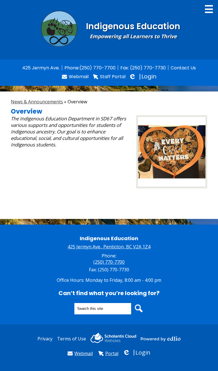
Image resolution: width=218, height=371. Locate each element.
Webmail (79, 76)
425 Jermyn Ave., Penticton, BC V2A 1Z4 (109, 247)
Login (143, 76)
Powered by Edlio (161, 339)
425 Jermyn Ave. (41, 68)
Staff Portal (112, 76)
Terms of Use (71, 339)
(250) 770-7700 (97, 68)
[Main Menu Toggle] (209, 9)
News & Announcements (37, 102)
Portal (111, 353)
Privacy (45, 339)
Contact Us (183, 68)
